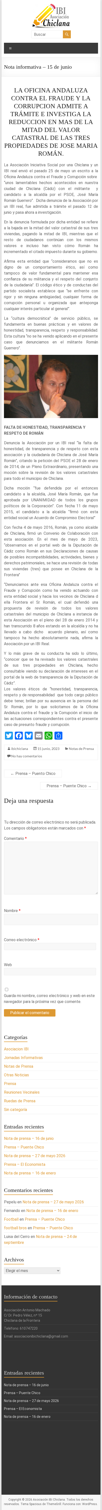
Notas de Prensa (81, 748)
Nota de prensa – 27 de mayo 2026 (34, 1155)
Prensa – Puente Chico (69, 786)
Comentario (15, 838)
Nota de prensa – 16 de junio (29, 1138)
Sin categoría (15, 1109)
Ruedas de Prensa (19, 1101)
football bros (15, 1228)
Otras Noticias (16, 1075)
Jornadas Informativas (23, 1057)
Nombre (12, 910)
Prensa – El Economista (24, 1164)
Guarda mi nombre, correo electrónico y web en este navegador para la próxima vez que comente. (49, 998)
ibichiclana (19, 748)
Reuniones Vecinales (22, 1092)
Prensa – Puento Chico (32, 773)
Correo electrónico (21, 939)
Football (11, 1219)
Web (8, 964)
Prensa (10, 1083)
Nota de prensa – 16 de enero (30, 1173)
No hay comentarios (26, 756)
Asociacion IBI (16, 1049)
